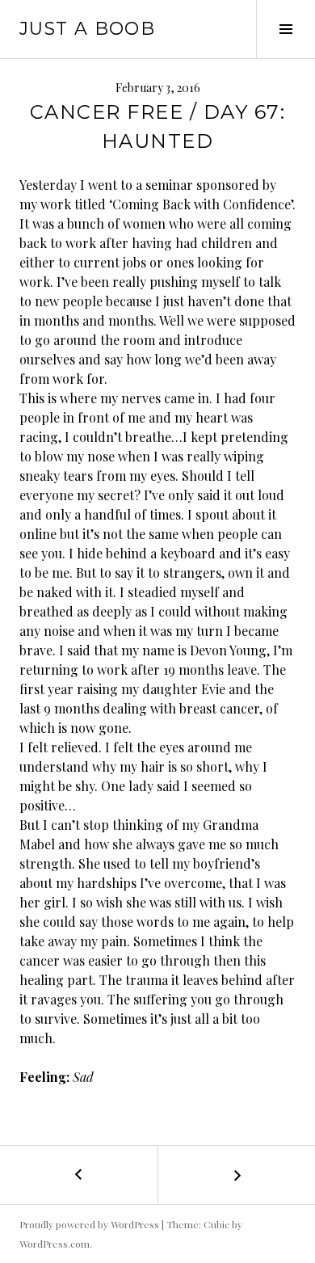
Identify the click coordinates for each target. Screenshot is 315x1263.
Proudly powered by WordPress (89, 1224)
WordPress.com (54, 1243)
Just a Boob (87, 29)
